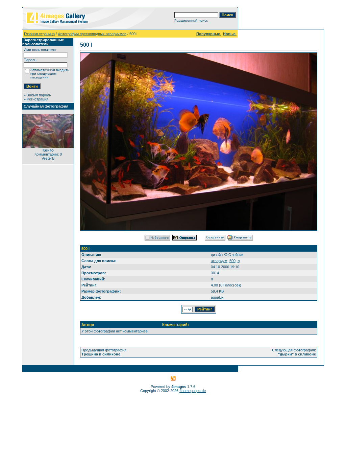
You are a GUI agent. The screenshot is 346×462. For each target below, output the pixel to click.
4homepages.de (192, 391)
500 (232, 261)
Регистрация (37, 99)
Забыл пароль (39, 95)
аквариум (219, 261)
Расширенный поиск (190, 20)
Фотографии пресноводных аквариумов (92, 34)
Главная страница (39, 34)
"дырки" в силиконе (297, 354)
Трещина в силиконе (100, 354)
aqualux (217, 297)
